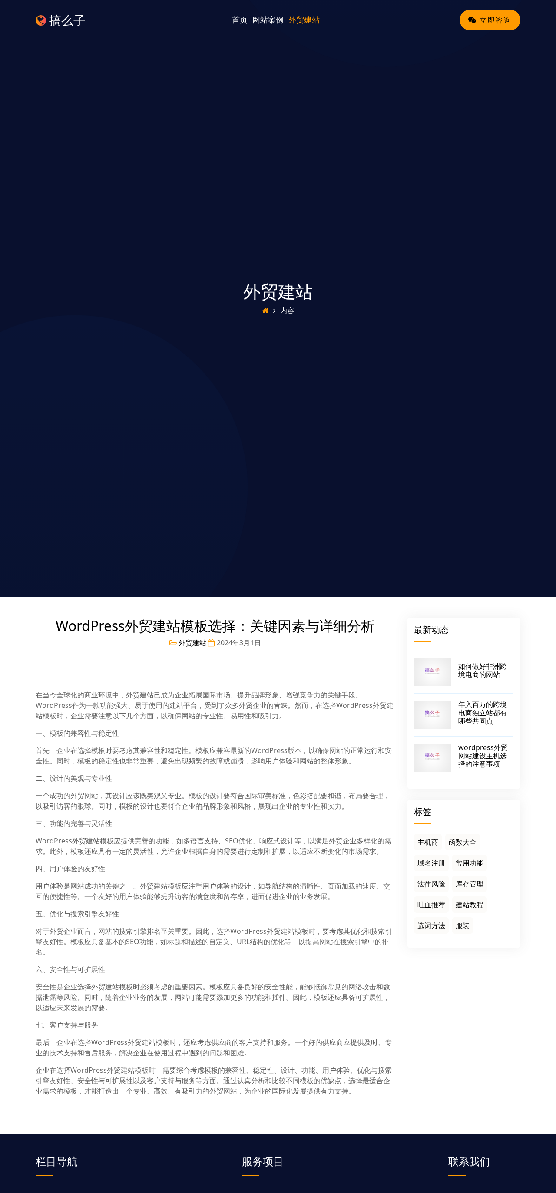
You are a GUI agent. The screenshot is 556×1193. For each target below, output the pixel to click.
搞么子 (66, 20)
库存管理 (469, 884)
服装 (463, 925)
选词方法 (431, 925)
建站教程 (469, 904)
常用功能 (469, 863)
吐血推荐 (431, 904)
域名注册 (431, 863)
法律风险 (431, 884)
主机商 (427, 842)
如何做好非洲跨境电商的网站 (482, 670)
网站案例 (268, 19)
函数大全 (463, 842)
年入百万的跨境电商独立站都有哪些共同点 (482, 713)
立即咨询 (494, 20)
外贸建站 (304, 19)
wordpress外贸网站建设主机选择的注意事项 (483, 756)
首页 (240, 19)
